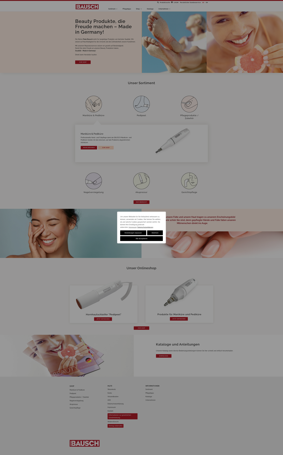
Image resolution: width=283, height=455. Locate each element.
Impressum (133, 227)
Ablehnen (155, 233)
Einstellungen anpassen (133, 233)
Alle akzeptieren (141, 238)
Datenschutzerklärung (145, 227)
